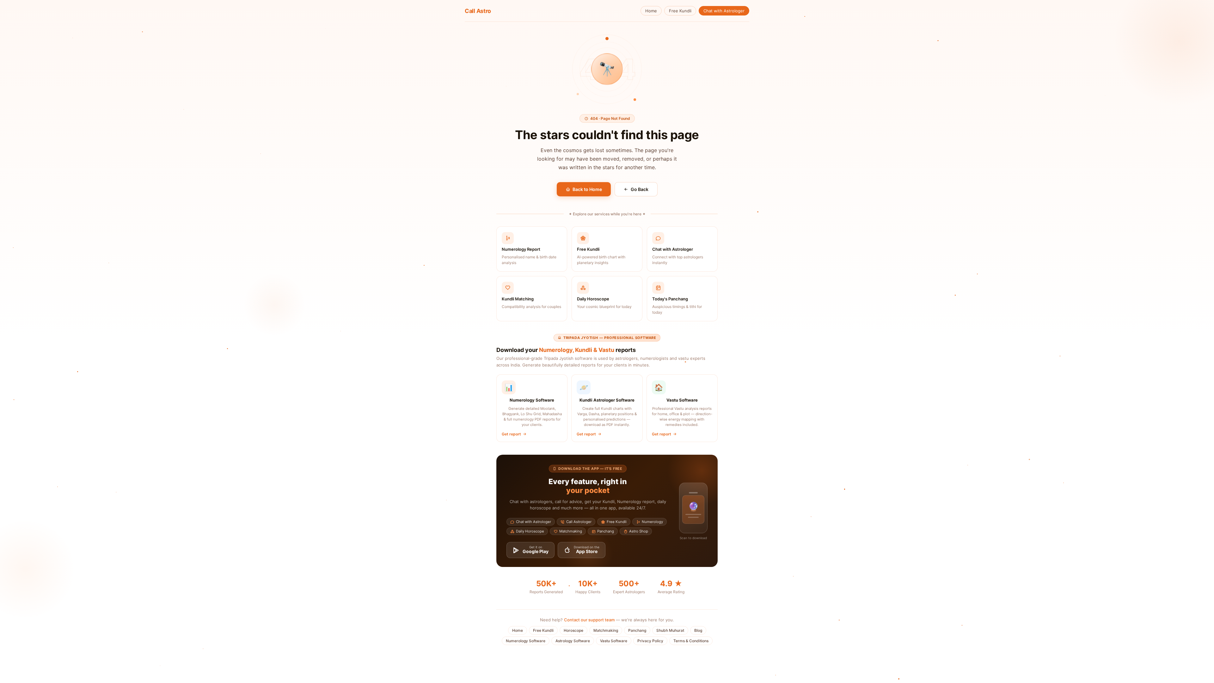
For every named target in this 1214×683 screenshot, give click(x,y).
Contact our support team (589, 619)
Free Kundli (680, 10)
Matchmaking (605, 630)
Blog (698, 630)
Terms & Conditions (690, 640)
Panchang (637, 630)
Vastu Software (613, 640)
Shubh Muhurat (670, 630)
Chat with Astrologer (724, 10)
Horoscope (573, 630)
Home (651, 10)
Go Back (639, 189)
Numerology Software (525, 640)
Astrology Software (572, 640)
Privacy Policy (650, 640)
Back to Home (587, 189)
